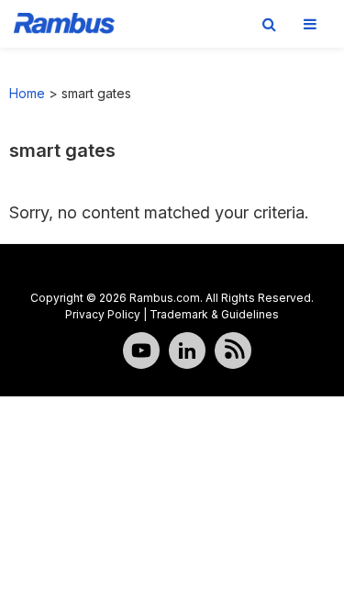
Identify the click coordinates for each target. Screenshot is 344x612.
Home (27, 93)
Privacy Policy (102, 314)
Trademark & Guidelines (214, 314)
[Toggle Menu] (310, 24)
